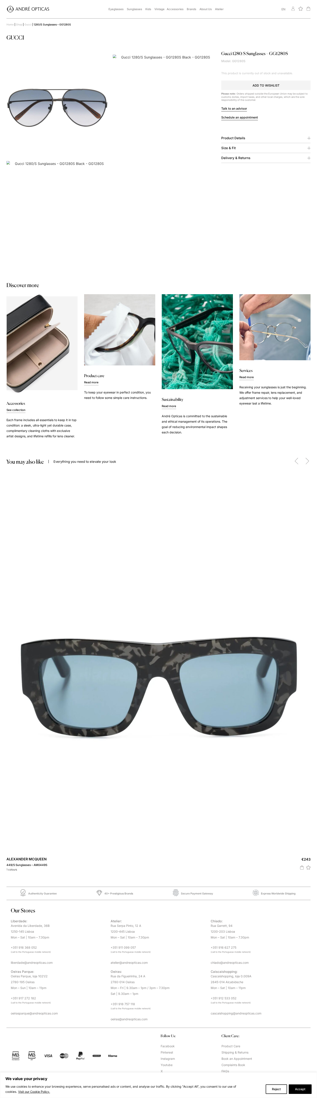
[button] (266, 85)
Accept (300, 1089)
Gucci (27, 24)
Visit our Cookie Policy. (34, 1091)
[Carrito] (308, 8)
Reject (276, 1089)
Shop (19, 24)
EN (283, 9)
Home (10, 24)
